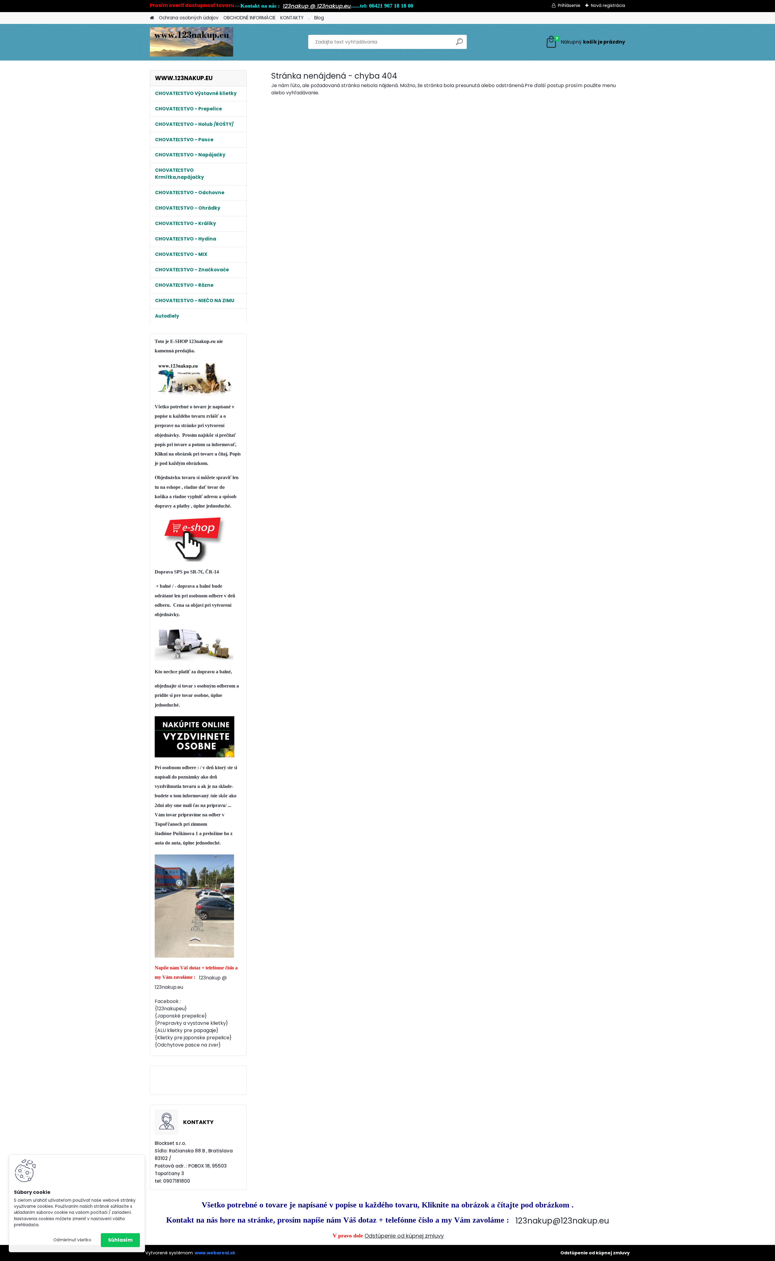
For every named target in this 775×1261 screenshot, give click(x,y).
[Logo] (191, 42)
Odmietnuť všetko (72, 1240)
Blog (319, 18)
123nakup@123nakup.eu (562, 1220)
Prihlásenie (569, 5)
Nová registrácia (608, 5)
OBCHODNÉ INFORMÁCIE (249, 18)
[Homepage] (152, 18)
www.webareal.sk (215, 1253)
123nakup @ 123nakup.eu (317, 6)
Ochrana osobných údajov (189, 18)
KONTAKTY (292, 18)
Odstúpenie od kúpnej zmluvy (404, 1236)
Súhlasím (120, 1239)
